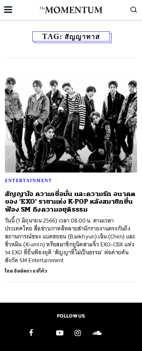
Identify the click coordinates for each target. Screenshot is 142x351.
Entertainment (28, 180)
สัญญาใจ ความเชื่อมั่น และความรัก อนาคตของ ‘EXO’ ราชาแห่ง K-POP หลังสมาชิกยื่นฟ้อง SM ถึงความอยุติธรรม (70, 202)
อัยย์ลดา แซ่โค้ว (30, 271)
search (134, 10)
